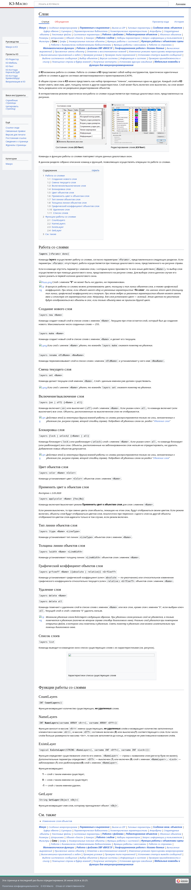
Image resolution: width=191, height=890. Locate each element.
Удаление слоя (162, 421)
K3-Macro (18, 3)
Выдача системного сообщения (59, 58)
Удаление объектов (170, 34)
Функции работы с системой (123, 41)
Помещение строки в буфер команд (71, 61)
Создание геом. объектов (167, 27)
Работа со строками (160, 44)
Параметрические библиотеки (91, 31)
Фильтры (44, 41)
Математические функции (58, 48)
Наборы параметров (128, 37)
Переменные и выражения (95, 27)
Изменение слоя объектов (57, 821)
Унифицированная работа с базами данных (139, 48)
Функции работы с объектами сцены (162, 41)
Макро (42, 27)
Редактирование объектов (141, 34)
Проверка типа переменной (120, 54)
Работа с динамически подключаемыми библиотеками (81, 44)
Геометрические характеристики (128, 31)
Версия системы (109, 58)
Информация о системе (133, 58)
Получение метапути (105, 61)
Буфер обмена (51, 31)
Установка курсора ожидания (135, 61)
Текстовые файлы (61, 34)
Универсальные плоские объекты (87, 41)
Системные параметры (86, 34)
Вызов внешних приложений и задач (61, 54)
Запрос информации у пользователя (162, 37)
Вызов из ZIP (118, 27)
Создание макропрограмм (63, 27)
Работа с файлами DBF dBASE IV (94, 48)
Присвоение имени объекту (69, 51)
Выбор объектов (88, 58)
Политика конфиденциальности (20, 885)
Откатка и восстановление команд (106, 51)
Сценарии (66, 31)
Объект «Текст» (74, 37)
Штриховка (57, 37)
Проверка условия (92, 54)
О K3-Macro (47, 885)
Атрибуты (155, 31)
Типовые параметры (139, 27)
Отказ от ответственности (70, 885)
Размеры (43, 37)
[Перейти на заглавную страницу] (16, 22)
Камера (90, 37)
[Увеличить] (105, 147)
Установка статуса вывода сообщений (160, 54)
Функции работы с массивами (130, 44)
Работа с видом (105, 37)
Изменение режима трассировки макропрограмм (156, 51)
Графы (63, 41)
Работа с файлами (113, 34)
